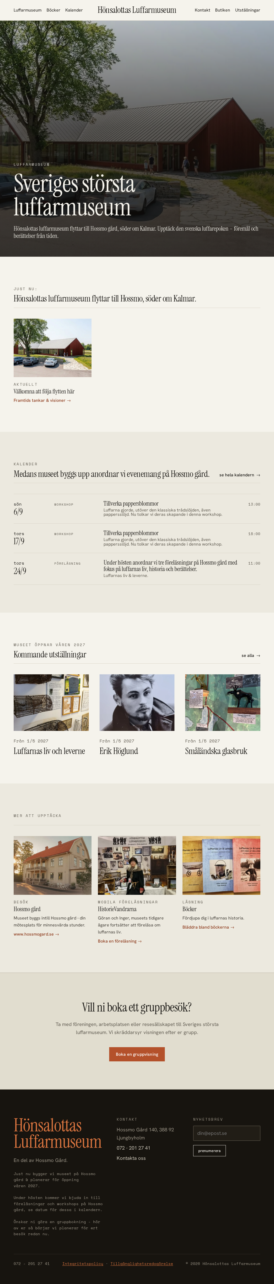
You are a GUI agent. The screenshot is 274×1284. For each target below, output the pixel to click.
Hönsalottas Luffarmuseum (137, 10)
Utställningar (247, 10)
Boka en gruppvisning (137, 1054)
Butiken (222, 10)
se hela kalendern (236, 475)
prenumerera (209, 1150)
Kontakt (202, 10)
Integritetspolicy (82, 1263)
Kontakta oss (131, 1158)
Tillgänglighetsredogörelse (142, 1263)
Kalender (74, 10)
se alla (248, 655)
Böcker (53, 10)
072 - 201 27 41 (133, 1148)
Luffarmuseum (27, 10)
